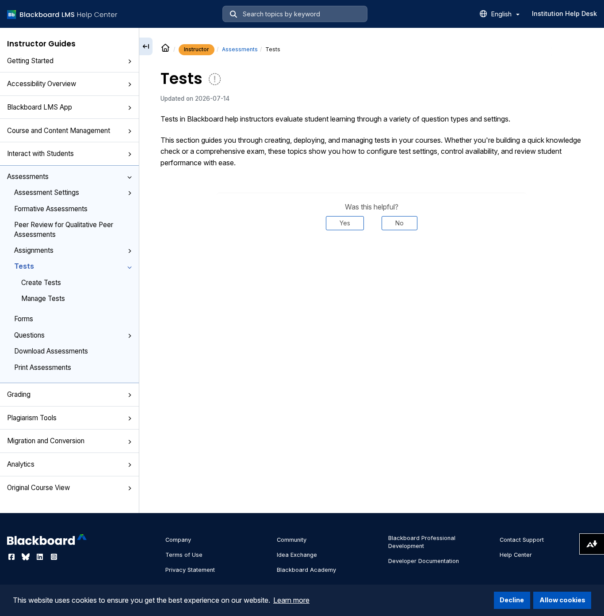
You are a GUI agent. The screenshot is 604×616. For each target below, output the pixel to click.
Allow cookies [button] (562, 600)
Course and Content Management (58, 130)
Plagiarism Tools (32, 418)
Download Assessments (51, 351)
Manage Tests (43, 298)
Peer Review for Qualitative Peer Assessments (63, 229)
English (502, 14)
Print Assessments (42, 367)
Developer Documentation (423, 561)
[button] (129, 61)
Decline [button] (512, 600)
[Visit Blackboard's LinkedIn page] (40, 556)
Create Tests (41, 282)
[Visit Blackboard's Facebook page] (12, 556)
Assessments (28, 176)
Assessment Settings (46, 192)
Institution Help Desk (564, 13)
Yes (345, 223)
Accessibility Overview (41, 84)
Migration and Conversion (45, 441)
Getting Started (30, 61)
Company (178, 539)
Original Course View (38, 487)
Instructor (196, 49)
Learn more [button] (291, 600)
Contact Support (522, 539)
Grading (19, 394)
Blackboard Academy (306, 570)
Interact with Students (40, 153)
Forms (23, 319)
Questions (29, 335)
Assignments (34, 250)
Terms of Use (184, 554)
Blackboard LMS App (39, 107)
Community (291, 539)
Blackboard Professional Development (421, 542)
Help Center (516, 554)
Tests (24, 266)
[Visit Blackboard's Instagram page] (54, 556)
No (399, 223)
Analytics (20, 464)
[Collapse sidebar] (146, 46)
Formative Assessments (51, 209)
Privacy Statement (190, 570)
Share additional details (371, 256)
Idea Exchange (297, 554)
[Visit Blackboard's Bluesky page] (26, 556)
